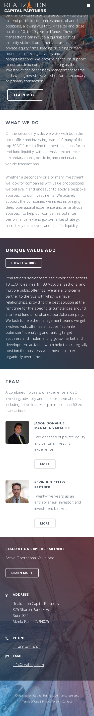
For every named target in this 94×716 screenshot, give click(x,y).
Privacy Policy (50, 701)
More (45, 464)
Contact (67, 701)
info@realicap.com (28, 664)
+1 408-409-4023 (27, 646)
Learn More (25, 95)
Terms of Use (30, 701)
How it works (23, 263)
